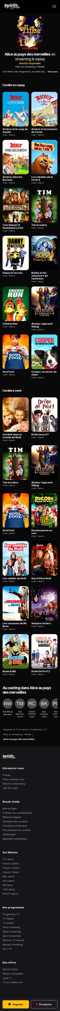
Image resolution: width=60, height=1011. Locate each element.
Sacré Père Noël (41, 578)
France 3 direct (11, 867)
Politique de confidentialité (17, 812)
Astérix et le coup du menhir (15, 130)
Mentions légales (12, 817)
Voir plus (52, 71)
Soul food (8, 371)
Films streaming (11, 927)
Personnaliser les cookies (17, 830)
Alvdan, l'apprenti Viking (42, 325)
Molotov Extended (13, 973)
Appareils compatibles (15, 838)
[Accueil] (12, 6)
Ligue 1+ (7, 977)
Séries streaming (12, 931)
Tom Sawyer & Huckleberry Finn (13, 226)
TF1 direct (8, 859)
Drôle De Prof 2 (40, 671)
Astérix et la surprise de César (44, 130)
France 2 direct (11, 863)
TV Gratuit (8, 922)
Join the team (10, 787)
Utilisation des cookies (15, 821)
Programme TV (11, 914)
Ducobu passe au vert (41, 532)
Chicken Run (10, 323)
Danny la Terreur (13, 272)
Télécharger (9, 834)
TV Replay (8, 918)
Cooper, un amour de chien (44, 373)
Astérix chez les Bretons (12, 178)
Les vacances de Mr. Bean (15, 625)
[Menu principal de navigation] (54, 6)
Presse (6, 775)
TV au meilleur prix (13, 982)
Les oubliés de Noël (14, 578)
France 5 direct (11, 872)
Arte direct (9, 880)
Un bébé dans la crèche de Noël (12, 436)
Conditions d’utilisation (15, 825)
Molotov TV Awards (13, 940)
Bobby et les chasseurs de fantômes (39, 275)
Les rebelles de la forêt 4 (42, 178)
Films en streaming (25, 66)
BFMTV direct (10, 893)
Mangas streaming (13, 944)
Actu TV (7, 948)
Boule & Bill (9, 671)
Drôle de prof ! (40, 434)
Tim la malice (39, 225)
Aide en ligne (10, 808)
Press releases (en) (13, 779)
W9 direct (8, 885)
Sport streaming (11, 935)
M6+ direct (9, 876)
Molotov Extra (10, 969)
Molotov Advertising (14, 783)
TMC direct (9, 889)
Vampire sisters (41, 623)
